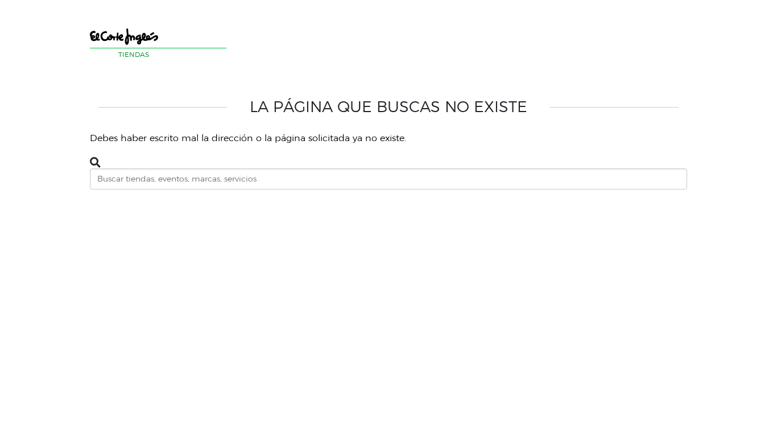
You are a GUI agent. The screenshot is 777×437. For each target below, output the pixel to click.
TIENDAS (133, 54)
